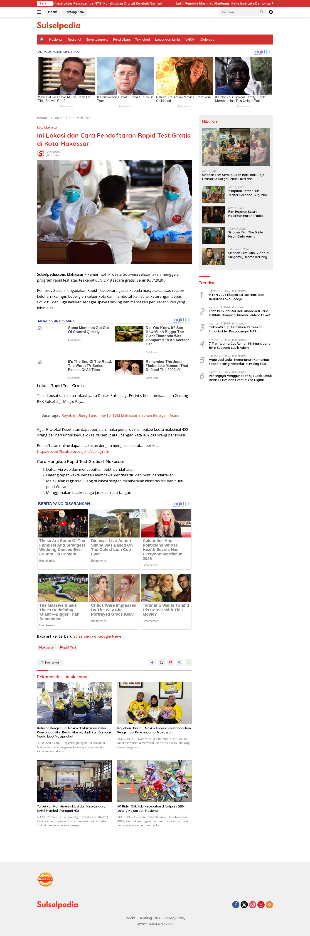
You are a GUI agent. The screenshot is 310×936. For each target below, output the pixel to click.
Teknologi (142, 39)
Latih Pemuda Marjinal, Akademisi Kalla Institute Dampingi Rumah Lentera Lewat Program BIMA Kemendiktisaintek (239, 313)
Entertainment (97, 39)
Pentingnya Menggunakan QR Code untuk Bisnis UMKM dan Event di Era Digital (240, 378)
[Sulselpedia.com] (58, 25)
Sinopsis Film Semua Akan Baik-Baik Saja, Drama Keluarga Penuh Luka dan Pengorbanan (233, 177)
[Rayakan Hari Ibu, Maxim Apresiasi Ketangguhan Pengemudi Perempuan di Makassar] (154, 703)
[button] (261, 11)
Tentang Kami (74, 12)
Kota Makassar (47, 127)
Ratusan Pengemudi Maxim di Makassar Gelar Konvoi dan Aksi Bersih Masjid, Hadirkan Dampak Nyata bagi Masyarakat (74, 732)
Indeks (52, 12)
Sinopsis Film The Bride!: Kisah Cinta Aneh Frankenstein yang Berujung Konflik (246, 234)
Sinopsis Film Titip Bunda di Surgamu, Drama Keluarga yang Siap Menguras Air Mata (248, 255)
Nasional (55, 39)
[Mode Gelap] (270, 12)
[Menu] (40, 12)
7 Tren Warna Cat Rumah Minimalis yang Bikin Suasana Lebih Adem (240, 345)
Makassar (46, 647)
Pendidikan (121, 39)
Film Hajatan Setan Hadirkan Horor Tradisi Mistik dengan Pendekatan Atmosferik (248, 214)
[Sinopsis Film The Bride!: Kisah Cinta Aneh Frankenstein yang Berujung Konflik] (213, 235)
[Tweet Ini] (161, 662)
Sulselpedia (53, 152)
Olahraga (207, 39)
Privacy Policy (175, 918)
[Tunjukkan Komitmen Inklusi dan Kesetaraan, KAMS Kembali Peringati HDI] (74, 781)
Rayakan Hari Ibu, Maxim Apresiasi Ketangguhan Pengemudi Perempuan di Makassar (154, 730)
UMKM (189, 39)
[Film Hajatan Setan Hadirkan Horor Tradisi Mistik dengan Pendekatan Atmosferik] (213, 214)
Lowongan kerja (167, 39)
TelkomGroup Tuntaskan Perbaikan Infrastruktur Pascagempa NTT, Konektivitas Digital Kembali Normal (236, 329)
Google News (110, 636)
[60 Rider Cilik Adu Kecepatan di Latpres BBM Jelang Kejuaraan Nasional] (154, 781)
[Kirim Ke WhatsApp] (188, 662)
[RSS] (269, 905)
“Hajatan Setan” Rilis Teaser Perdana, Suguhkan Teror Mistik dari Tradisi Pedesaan (248, 193)
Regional (74, 39)
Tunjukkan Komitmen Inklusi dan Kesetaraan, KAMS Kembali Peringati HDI (71, 808)
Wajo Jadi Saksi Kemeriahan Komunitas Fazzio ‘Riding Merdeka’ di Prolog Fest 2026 (239, 361)
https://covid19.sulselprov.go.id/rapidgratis (73, 451)
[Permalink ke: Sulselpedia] (40, 153)
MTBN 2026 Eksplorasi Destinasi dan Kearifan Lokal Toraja (236, 297)
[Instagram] (252, 905)
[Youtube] (261, 905)
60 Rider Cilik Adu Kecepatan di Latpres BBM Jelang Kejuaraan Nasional (151, 808)
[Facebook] (235, 905)
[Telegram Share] (179, 662)
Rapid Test (68, 647)
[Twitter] (244, 905)
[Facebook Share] (152, 662)
